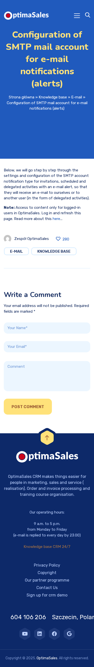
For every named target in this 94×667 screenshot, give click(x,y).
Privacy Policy (47, 565)
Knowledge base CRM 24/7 (47, 546)
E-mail (76, 97)
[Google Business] (69, 634)
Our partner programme (47, 580)
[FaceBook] (54, 634)
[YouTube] (24, 634)
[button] (10, 657)
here (56, 219)
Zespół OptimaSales (31, 238)
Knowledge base (53, 97)
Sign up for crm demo (47, 595)
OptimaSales (47, 658)
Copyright (47, 572)
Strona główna (21, 97)
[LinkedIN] (39, 634)
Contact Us (47, 587)
